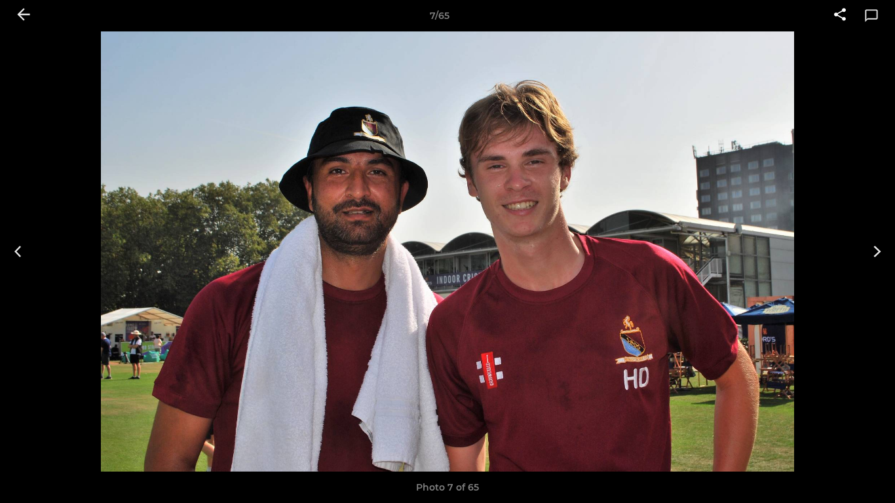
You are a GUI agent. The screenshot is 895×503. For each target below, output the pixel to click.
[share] (840, 16)
